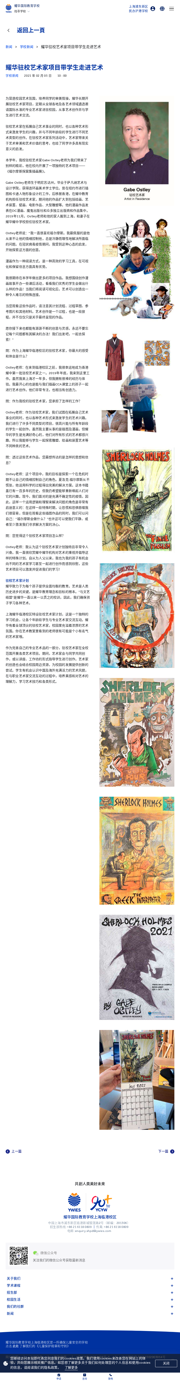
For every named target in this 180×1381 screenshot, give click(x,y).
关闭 (166, 1363)
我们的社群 (15, 1307)
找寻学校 (20, 11)
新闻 (10, 1314)
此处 (16, 1346)
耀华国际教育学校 (27, 5)
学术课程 (13, 1286)
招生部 (12, 1293)
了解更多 (71, 1368)
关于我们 (13, 1279)
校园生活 (13, 1300)
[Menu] (171, 8)
